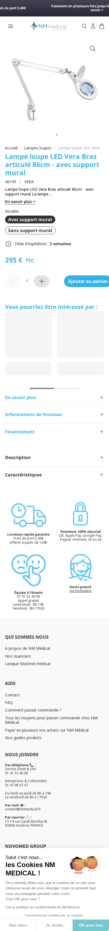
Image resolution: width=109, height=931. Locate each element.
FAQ (9, 702)
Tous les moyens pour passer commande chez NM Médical (51, 720)
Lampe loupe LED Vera (78, 148)
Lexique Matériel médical (27, 663)
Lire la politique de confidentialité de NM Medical (43, 907)
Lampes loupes (37, 148)
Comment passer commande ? (33, 710)
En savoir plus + (20, 201)
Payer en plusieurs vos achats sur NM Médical (47, 730)
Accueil (11, 148)
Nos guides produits (23, 737)
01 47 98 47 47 (16, 785)
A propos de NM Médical (27, 648)
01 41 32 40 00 (16, 773)
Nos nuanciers (18, 656)
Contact (12, 695)
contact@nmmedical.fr (23, 809)
